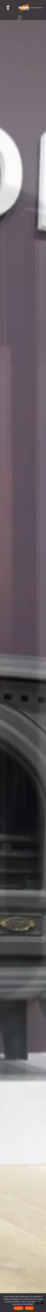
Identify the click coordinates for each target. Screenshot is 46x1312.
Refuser (29, 1308)
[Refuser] (39, 1303)
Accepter (18, 1308)
